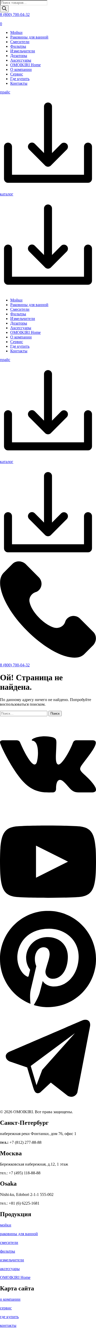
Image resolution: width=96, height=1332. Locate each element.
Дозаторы (18, 55)
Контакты (18, 83)
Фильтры (18, 46)
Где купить (19, 79)
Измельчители (22, 51)
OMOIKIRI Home (25, 65)
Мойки (16, 32)
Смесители (19, 42)
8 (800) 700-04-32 (15, 14)
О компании (21, 69)
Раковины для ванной (29, 37)
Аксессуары (20, 60)
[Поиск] (4, 8)
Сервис (16, 74)
